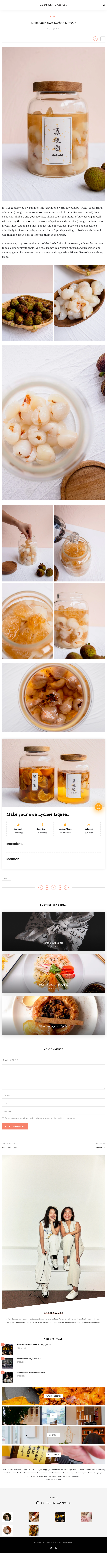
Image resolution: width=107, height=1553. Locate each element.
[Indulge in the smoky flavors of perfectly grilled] (34, 1530)
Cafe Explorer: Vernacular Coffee (30, 1372)
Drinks (7, 879)
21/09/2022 (53, 29)
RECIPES (53, 16)
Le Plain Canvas (56, 1503)
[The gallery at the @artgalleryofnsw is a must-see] (60, 1517)
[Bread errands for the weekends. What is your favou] (7, 1517)
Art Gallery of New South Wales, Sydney (33, 1344)
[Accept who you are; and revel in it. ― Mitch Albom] (7, 1530)
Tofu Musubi (100, 1148)
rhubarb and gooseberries (30, 216)
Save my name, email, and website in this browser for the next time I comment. (40, 1118)
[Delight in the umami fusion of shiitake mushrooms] (34, 1517)
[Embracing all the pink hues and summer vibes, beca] (86, 1517)
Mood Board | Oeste (10, 1148)
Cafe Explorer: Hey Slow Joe (28, 1358)
